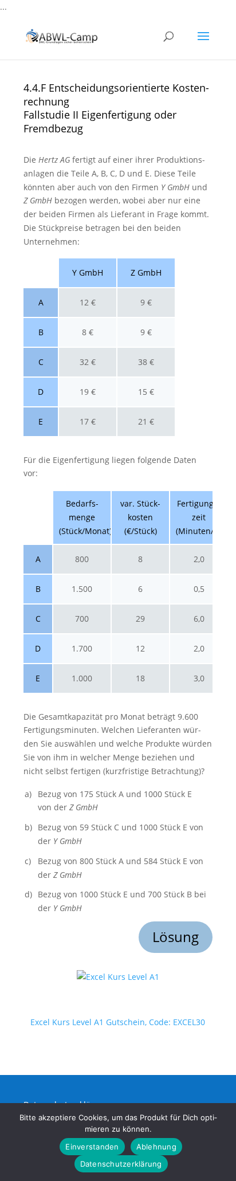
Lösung (175, 936)
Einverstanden (92, 1146)
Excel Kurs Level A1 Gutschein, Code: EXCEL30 (117, 1022)
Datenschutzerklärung (121, 1163)
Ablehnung (156, 1146)
